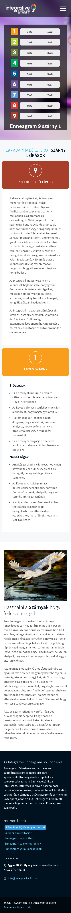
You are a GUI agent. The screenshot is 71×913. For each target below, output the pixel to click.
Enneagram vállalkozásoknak (23, 849)
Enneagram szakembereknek (23, 843)
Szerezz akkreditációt (18, 833)
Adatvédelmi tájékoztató (17, 907)
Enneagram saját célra (19, 838)
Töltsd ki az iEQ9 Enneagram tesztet (25, 827)
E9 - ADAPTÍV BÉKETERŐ (27, 150)
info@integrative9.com (22, 878)
